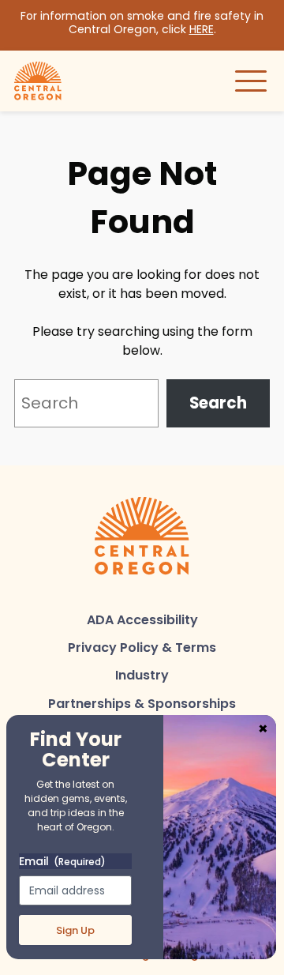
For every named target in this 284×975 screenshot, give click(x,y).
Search (218, 403)
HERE (201, 29)
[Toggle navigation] (251, 81)
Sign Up (75, 930)
